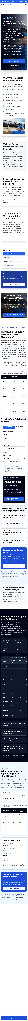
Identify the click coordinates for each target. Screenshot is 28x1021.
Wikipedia (7, 895)
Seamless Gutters (8, 265)
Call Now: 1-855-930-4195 (14, 315)
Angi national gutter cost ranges (13, 571)
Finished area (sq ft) (8, 431)
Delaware (7, 10)
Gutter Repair (7, 257)
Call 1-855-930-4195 (14, 61)
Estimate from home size (9, 427)
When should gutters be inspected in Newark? (14, 724)
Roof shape (13, 448)
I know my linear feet (20, 427)
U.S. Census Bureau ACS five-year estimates (12, 573)
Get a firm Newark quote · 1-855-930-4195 (13, 498)
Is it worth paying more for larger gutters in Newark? (13, 541)
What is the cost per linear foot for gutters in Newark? (14, 524)
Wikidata (13, 895)
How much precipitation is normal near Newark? (13, 740)
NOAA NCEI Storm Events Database (13, 894)
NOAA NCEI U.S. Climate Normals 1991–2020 (14, 755)
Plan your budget (14, 65)
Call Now (15, 1018)
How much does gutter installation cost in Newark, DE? (14, 516)
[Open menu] (25, 4)
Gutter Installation (8, 254)
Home (2, 10)
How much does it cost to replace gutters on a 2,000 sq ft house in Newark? (13, 532)
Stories (5, 438)
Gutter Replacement (9, 261)
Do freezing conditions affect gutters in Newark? (12, 732)
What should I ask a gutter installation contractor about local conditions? (13, 748)
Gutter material (11, 459)
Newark (12, 10)
